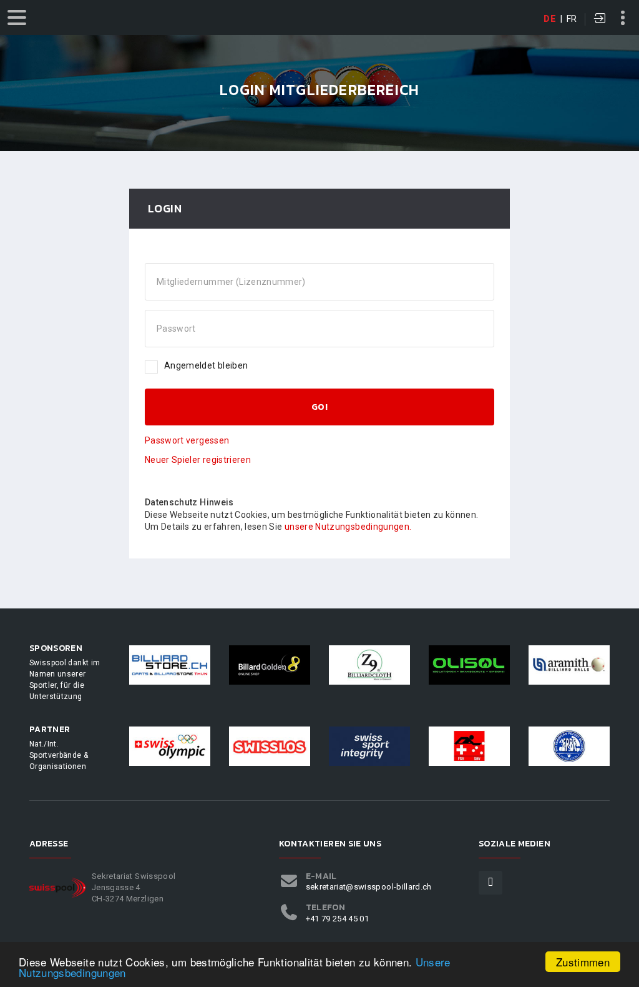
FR (572, 19)
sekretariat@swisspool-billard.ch (369, 886)
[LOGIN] (600, 19)
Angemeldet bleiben (206, 365)
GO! (319, 407)
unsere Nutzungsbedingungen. (348, 527)
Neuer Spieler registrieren (198, 460)
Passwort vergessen (187, 440)
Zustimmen (583, 962)
